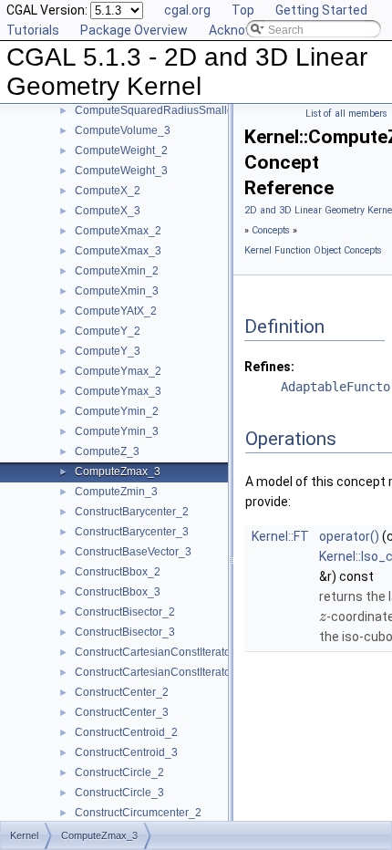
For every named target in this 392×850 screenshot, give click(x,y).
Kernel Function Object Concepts (313, 250)
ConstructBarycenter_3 (132, 531)
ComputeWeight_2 (121, 150)
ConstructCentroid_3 (126, 752)
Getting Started (321, 10)
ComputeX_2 (107, 190)
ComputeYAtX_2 (116, 311)
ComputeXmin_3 (117, 291)
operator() (349, 536)
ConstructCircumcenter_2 (138, 812)
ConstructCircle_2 (119, 772)
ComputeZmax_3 (117, 471)
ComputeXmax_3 (118, 250)
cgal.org (187, 10)
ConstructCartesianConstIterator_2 (161, 652)
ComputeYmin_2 (117, 411)
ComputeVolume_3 (122, 130)
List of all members (346, 113)
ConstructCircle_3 (119, 792)
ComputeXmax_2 (118, 230)
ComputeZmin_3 (116, 491)
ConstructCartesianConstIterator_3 (161, 672)
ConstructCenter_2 (122, 692)
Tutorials (32, 30)
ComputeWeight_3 (121, 170)
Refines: (269, 366)
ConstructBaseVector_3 (133, 551)
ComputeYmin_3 (117, 431)
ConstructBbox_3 (117, 592)
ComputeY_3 (107, 351)
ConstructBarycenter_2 (132, 511)
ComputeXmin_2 (117, 270)
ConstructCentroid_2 (126, 732)
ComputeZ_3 (107, 451)
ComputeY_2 (107, 331)
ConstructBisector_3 (125, 632)
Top (243, 10)
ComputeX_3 (107, 210)
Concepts (271, 230)
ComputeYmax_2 (118, 371)
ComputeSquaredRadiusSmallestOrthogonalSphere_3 (210, 110)
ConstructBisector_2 (125, 612)
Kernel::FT (280, 536)
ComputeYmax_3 (118, 391)
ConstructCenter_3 (122, 712)
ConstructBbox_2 (117, 571)
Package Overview (134, 30)
